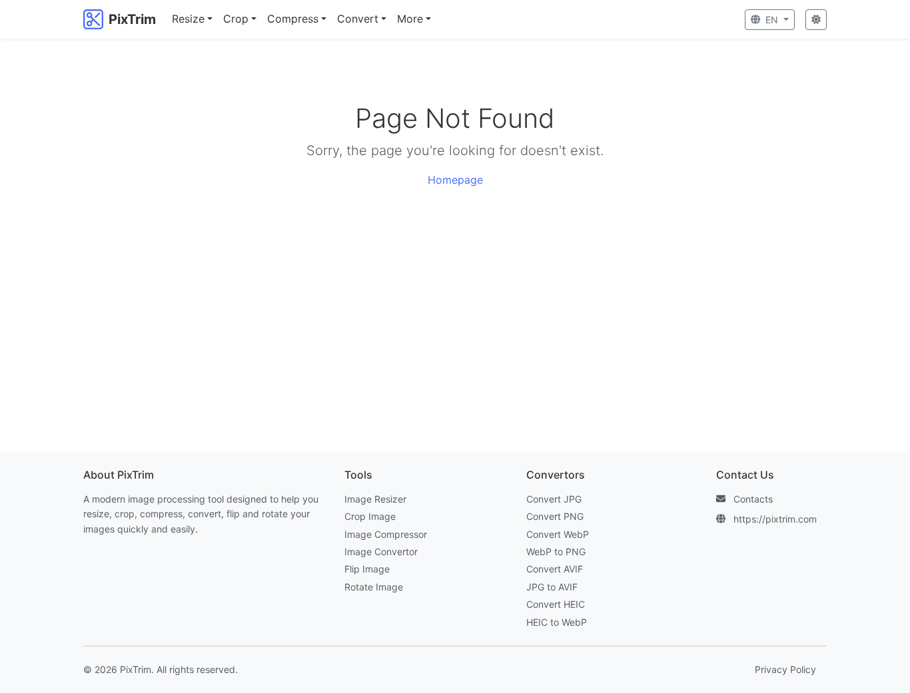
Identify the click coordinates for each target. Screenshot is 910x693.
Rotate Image (373, 586)
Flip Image (367, 569)
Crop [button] (235, 18)
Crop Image (370, 516)
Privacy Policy (785, 669)
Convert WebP (557, 534)
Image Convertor (381, 551)
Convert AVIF (554, 569)
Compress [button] (292, 18)
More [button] (410, 18)
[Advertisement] (455, 321)
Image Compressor (385, 534)
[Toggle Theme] (816, 19)
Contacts (753, 499)
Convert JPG (554, 499)
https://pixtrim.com (775, 519)
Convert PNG (555, 516)
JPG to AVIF (552, 586)
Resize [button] (188, 18)
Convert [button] (357, 18)
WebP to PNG (556, 551)
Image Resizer (375, 499)
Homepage (455, 179)
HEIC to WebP (556, 622)
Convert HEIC (555, 604)
